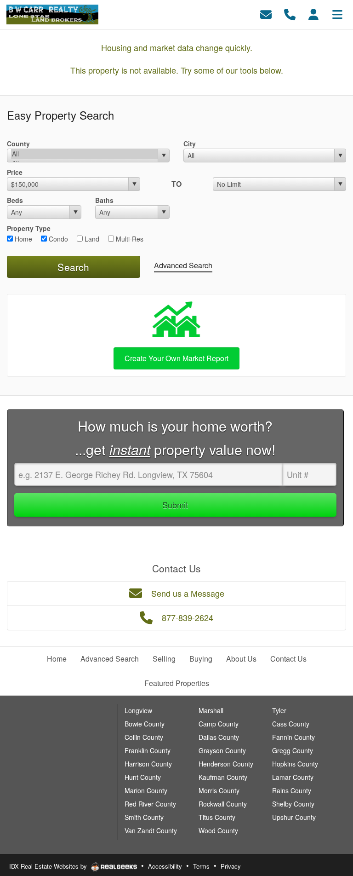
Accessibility (165, 866)
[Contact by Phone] (290, 13)
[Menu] (337, 13)
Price (15, 172)
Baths (104, 200)
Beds (15, 200)
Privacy (231, 866)
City (189, 143)
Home (22, 238)
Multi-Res (128, 238)
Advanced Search (183, 265)
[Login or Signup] (313, 13)
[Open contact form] (266, 13)
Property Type (29, 228)
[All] (84, 154)
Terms (201, 866)
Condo (57, 238)
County (18, 143)
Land (91, 238)
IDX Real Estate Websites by (49, 866)
